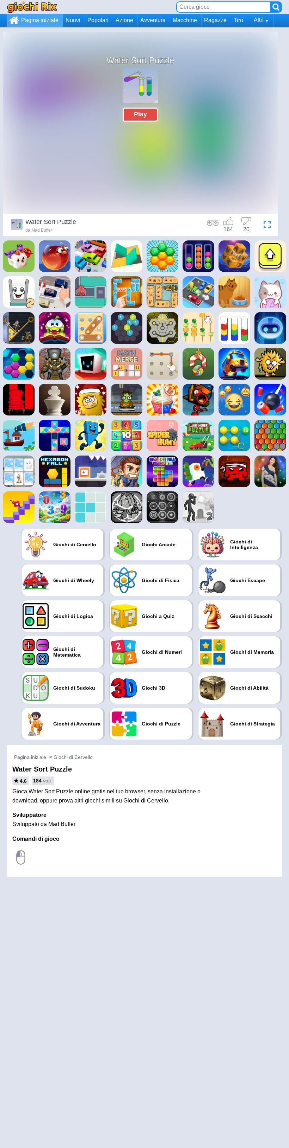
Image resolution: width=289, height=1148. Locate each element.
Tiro (238, 20)
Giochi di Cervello (73, 757)
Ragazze (215, 20)
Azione (124, 20)
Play (140, 114)
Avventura (153, 20)
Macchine (185, 20)
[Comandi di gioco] (213, 225)
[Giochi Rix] (32, 7)
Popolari (98, 20)
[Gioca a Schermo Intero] (265, 225)
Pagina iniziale (40, 20)
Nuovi (73, 20)
